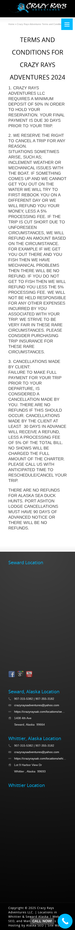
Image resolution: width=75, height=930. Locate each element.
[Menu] (67, 24)
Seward (31, 917)
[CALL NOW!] (65, 921)
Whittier (14, 917)
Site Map (55, 925)
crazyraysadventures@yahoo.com (36, 705)
